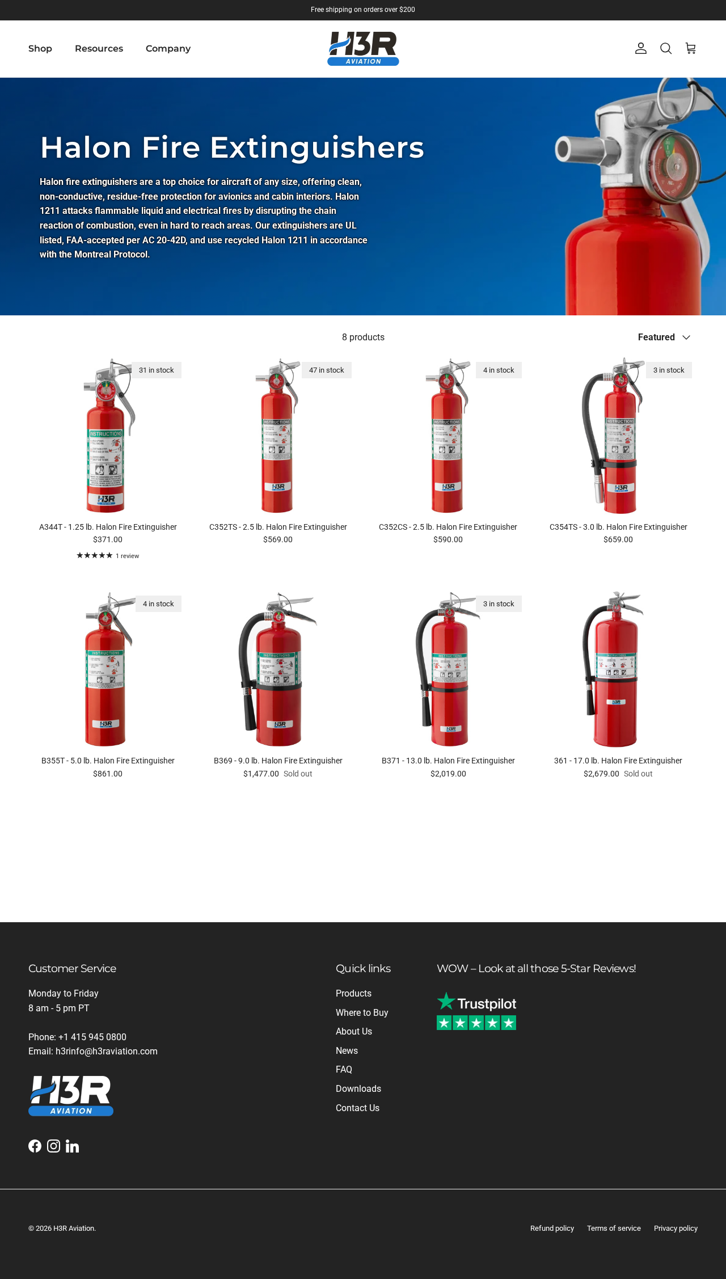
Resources (99, 48)
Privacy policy (676, 1228)
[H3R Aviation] (363, 49)
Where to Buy (362, 1012)
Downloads (358, 1088)
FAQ (344, 1069)
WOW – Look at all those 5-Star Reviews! (536, 968)
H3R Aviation (73, 1228)
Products (354, 993)
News (347, 1050)
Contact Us (357, 1108)
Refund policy (552, 1228)
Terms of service (614, 1228)
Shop (40, 48)
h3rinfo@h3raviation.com (107, 1051)
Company (168, 48)
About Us (354, 1031)
